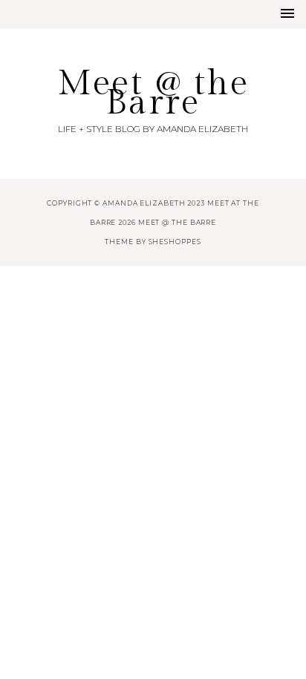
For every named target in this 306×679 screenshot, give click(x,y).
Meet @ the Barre (153, 93)
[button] (287, 13)
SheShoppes (175, 241)
